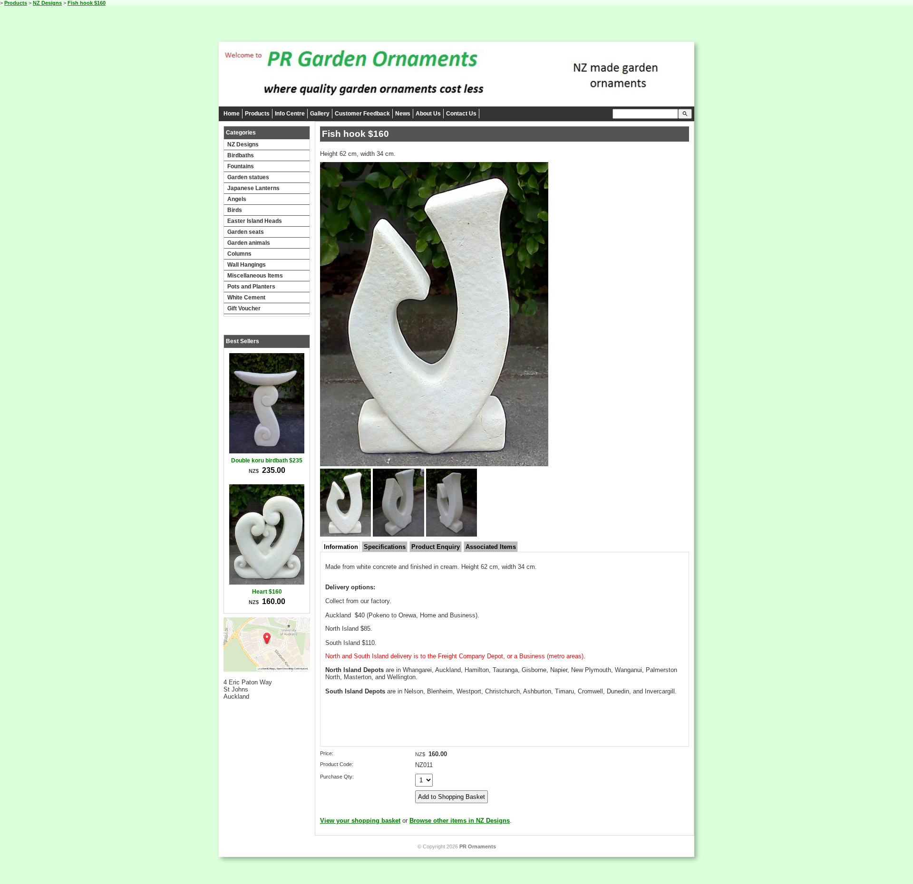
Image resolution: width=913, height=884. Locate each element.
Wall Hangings (246, 264)
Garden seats (245, 232)
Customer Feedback (362, 113)
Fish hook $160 (87, 3)
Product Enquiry (435, 546)
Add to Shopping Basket (451, 796)
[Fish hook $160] (434, 464)
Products (15, 3)
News (402, 113)
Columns (239, 253)
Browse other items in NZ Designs (459, 820)
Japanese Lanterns (253, 188)
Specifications (385, 546)
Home (231, 113)
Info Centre (290, 113)
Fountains (240, 166)
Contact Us (461, 113)
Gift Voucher (244, 308)
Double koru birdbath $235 (266, 460)
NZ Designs (47, 3)
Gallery (320, 113)
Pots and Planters (251, 286)
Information (341, 546)
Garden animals (248, 243)
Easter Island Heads (254, 221)
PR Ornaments (477, 846)
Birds (234, 210)
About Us (428, 113)
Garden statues (248, 177)
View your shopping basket (360, 820)
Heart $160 (267, 591)
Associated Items (491, 546)
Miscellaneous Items (255, 275)
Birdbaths (240, 155)
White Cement (246, 297)
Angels (236, 199)
